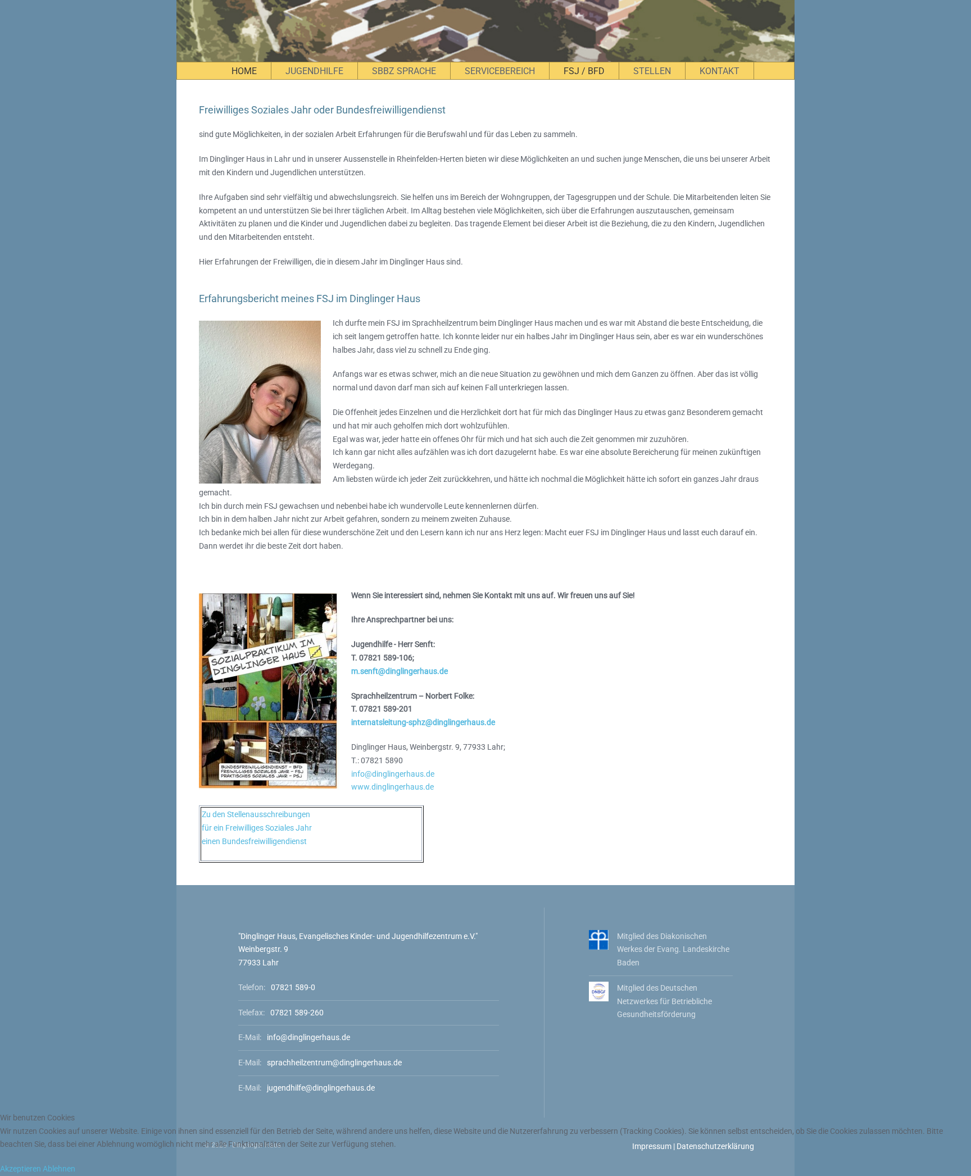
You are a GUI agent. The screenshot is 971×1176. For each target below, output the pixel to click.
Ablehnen (59, 1168)
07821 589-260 (297, 1012)
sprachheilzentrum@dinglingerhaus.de (334, 1062)
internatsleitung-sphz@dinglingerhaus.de (423, 722)
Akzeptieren (20, 1168)
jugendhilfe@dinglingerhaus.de (321, 1087)
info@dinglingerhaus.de (392, 773)
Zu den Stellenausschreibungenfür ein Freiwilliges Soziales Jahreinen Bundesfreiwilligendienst (257, 828)
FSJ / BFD (584, 71)
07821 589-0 (293, 987)
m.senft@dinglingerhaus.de (399, 671)
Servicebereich (500, 71)
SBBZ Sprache (404, 71)
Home (244, 71)
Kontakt (719, 71)
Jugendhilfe (314, 71)
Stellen (652, 71)
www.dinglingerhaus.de (392, 786)
